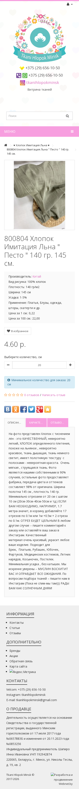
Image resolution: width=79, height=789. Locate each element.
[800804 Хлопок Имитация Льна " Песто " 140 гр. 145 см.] (39, 195)
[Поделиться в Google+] (39, 409)
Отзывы (15, 633)
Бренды (14, 651)
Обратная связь (21, 661)
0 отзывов (31, 395)
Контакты (16, 623)
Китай (36, 276)
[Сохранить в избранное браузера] (47, 409)
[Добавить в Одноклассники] (15, 409)
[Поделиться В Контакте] (7, 409)
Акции (13, 656)
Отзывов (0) (59, 422)
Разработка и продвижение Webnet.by (63, 779)
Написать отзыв (53, 395)
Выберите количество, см (23, 357)
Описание (15, 422)
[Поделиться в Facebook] (23, 409)
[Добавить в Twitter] (31, 409)
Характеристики (38, 422)
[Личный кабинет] (70, 4)
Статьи (14, 628)
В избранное (19, 331)
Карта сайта (18, 666)
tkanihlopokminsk (42, 82)
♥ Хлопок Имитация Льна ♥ (31, 145)
